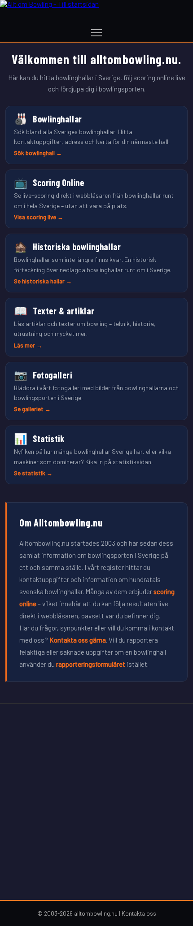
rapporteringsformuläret (90, 664)
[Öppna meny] (96, 33)
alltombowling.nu (96, 913)
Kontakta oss (139, 913)
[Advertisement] (96, 801)
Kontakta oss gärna (77, 640)
